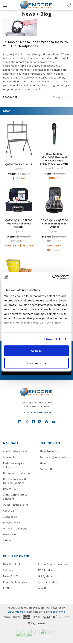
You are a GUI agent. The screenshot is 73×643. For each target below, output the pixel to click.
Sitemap (8, 540)
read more (10, 97)
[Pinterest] (46, 422)
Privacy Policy (11, 522)
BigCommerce (16, 611)
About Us (8, 510)
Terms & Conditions (15, 528)
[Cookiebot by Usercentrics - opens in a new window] (52, 276)
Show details (52, 338)
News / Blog (10, 534)
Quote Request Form (15, 504)
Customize (34, 362)
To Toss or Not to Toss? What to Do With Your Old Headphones (35, 44)
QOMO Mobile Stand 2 (18, 164)
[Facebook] (33, 422)
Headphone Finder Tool (17, 473)
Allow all (36, 350)
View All (42, 588)
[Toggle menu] (5, 5)
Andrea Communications (53, 564)
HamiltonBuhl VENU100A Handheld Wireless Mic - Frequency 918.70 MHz (54, 159)
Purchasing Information (54, 457)
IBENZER (8, 588)
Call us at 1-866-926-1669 (36, 412)
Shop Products (48, 451)
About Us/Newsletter (15, 451)
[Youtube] (53, 422)
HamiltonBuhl (11, 564)
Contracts (9, 457)
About (43, 463)
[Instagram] (40, 422)
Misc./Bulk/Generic (14, 576)
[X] (26, 422)
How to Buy (9, 488)
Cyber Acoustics (48, 582)
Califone (8, 570)
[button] (36, 632)
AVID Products (46, 570)
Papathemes (57, 611)
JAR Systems (45, 576)
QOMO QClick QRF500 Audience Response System (18, 223)
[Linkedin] (20, 422)
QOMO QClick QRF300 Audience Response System (54, 223)
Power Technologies (15, 582)
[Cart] (68, 5)
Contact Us (10, 516)
